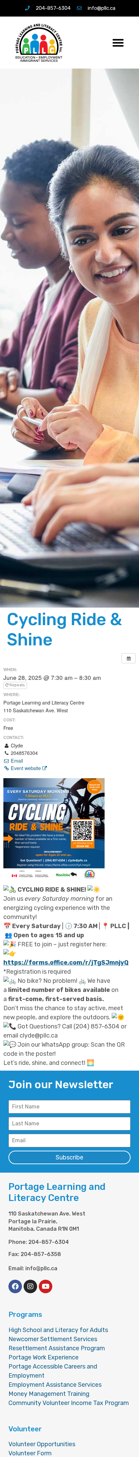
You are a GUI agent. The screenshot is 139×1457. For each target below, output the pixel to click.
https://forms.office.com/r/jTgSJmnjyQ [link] (64, 962)
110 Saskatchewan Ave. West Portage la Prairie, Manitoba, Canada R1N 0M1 (46, 1221)
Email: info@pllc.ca (32, 1268)
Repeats (17, 685)
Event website (25, 768)
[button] (118, 42)
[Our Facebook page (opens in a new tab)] (15, 1286)
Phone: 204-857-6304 (38, 1242)
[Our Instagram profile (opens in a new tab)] (30, 1286)
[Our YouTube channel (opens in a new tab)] (45, 1286)
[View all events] (128, 658)
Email (16, 760)
